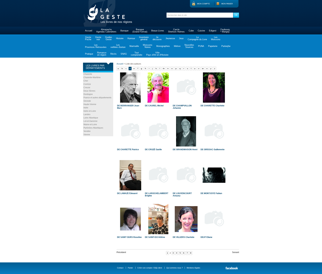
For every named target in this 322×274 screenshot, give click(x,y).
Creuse (87, 87)
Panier (130, 268)
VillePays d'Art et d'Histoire (157, 53)
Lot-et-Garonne (90, 121)
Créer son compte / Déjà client (149, 268)
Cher (86, 81)
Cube (191, 30)
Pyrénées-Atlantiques (93, 128)
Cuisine (201, 30)
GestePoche (88, 38)
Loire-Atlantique (91, 118)
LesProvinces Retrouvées (95, 46)
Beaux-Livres (157, 30)
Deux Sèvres (89, 91)
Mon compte (203, 4)
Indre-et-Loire (90, 111)
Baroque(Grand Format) (139, 30)
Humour (131, 38)
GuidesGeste (108, 38)
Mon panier (227, 4)
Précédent (121, 252)
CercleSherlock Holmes (176, 30)
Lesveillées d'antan (118, 46)
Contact (120, 268)
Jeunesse (170, 38)
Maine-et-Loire (90, 124)
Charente (88, 74)
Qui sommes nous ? (174, 268)
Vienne (87, 134)
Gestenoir (98, 38)
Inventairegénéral (144, 38)
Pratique (89, 54)
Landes (87, 114)
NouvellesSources (189, 46)
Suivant (235, 252)
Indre (86, 108)
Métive (177, 46)
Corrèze (87, 84)
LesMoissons (215, 38)
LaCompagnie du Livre (197, 38)
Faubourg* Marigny (225, 30)
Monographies (163, 46)
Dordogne (88, 94)
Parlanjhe (225, 46)
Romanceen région (101, 53)
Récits (113, 54)
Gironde (87, 101)
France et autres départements (97, 97)
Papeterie (212, 46)
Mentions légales (193, 268)
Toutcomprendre (136, 53)
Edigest (212, 30)
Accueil (88, 30)
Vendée (87, 131)
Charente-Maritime (92, 77)
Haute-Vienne (90, 104)
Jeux (181, 38)
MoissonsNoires (147, 46)
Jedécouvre (157, 38)
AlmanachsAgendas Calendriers (106, 30)
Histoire (119, 38)
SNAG (124, 54)
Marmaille (134, 46)
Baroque (124, 30)
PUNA (201, 46)
